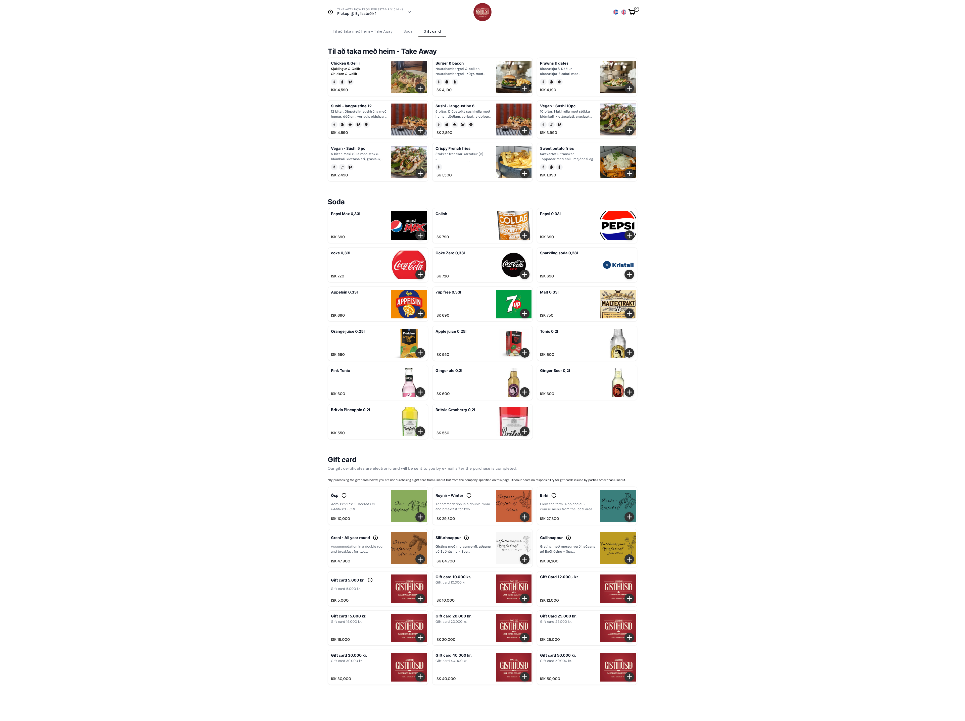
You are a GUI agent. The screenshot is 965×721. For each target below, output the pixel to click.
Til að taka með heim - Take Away (363, 31)
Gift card (432, 31)
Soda (408, 31)
